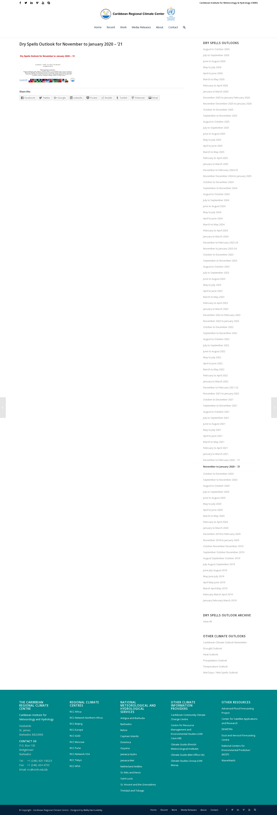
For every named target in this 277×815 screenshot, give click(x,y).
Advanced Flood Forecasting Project (238, 710)
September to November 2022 (220, 333)
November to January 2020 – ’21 (221, 466)
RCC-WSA (75, 766)
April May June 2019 (214, 582)
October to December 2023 (218, 254)
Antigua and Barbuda (132, 718)
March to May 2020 (213, 516)
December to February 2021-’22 (220, 387)
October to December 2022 (218, 327)
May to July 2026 (212, 67)
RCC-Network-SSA (80, 754)
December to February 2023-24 (220, 242)
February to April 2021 (215, 448)
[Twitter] (26, 3)
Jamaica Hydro (128, 754)
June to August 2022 (214, 351)
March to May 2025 (213, 152)
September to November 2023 (220, 260)
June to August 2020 (214, 497)
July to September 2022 (216, 345)
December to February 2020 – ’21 (221, 460)
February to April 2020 (215, 522)
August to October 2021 (216, 411)
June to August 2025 (214, 133)
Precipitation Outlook (215, 660)
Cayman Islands (129, 736)
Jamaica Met (127, 760)
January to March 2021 (215, 454)
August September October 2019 (221, 558)
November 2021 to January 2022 (221, 393)
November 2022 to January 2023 (221, 321)
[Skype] (48, 3)
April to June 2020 (213, 510)
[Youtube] (43, 3)
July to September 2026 (216, 55)
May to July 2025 (212, 139)
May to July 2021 (212, 430)
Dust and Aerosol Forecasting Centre (238, 737)
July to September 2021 (216, 417)
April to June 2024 (213, 218)
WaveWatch (228, 760)
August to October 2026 (216, 49)
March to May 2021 (213, 442)
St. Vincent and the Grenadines (138, 784)
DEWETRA (227, 729)
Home (153, 809)
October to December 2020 (218, 473)
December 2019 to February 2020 (221, 534)
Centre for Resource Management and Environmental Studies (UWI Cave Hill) (187, 732)
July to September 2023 (216, 272)
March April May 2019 (215, 588)
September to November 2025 (220, 115)
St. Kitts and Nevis (130, 772)
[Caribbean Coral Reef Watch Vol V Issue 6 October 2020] (3, 407)
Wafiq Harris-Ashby (92, 810)
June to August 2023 (214, 279)
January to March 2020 (215, 528)
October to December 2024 (218, 182)
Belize (123, 730)
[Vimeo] (37, 3)
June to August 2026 (214, 61)
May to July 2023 (212, 285)
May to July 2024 (212, 212)
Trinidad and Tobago (132, 790)
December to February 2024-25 (220, 170)
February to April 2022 (215, 375)
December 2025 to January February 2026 (226, 97)
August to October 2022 (216, 339)
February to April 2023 (215, 303)
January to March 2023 (215, 309)
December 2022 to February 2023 (221, 315)
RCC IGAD (75, 735)
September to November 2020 (220, 479)
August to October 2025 (216, 121)
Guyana (125, 748)
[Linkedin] (31, 3)
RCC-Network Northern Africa (86, 717)
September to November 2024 (220, 188)
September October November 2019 (223, 552)
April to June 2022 (213, 363)
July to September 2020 (216, 491)
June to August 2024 (214, 206)
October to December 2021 (218, 399)
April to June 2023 (213, 291)
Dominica (125, 742)
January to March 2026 (215, 91)
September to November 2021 (220, 405)
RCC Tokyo (76, 760)
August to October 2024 (216, 194)
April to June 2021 (213, 436)
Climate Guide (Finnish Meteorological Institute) (184, 746)
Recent (164, 809)
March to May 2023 (213, 297)
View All (207, 621)
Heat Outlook (210, 654)
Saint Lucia (126, 778)
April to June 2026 (213, 73)
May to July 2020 (212, 503)
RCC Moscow (77, 742)
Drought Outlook (212, 648)
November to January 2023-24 (220, 248)
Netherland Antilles (131, 766)
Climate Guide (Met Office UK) (187, 754)
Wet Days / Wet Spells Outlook (220, 672)
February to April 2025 (215, 158)
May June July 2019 (213, 576)
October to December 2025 (218, 109)
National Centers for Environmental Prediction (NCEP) (236, 750)
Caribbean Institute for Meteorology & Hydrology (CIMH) (229, 2)
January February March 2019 (219, 600)
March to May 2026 (213, 79)
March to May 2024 (213, 224)
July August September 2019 (219, 564)
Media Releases (189, 809)
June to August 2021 (214, 423)
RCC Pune (75, 748)
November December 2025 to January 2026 (227, 103)
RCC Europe (76, 729)
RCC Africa (75, 711)
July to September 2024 (216, 200)
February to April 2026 (215, 85)
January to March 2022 (215, 381)
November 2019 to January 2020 (221, 540)
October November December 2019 (223, 546)
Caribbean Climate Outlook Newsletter (225, 642)
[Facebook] (20, 3)
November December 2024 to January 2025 (227, 176)
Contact (214, 809)
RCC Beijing (76, 723)
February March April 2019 (218, 594)
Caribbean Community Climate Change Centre (188, 717)
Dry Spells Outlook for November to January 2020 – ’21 (70, 44)
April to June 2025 (213, 145)
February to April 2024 (215, 230)
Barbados (126, 724)
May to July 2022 (212, 357)
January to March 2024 (215, 236)
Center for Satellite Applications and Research (240, 721)
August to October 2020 (216, 485)
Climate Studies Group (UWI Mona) (186, 763)
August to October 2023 (216, 266)
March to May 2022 (213, 369)
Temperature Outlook (215, 666)
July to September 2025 (216, 127)
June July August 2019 (215, 570)
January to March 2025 (215, 164)
